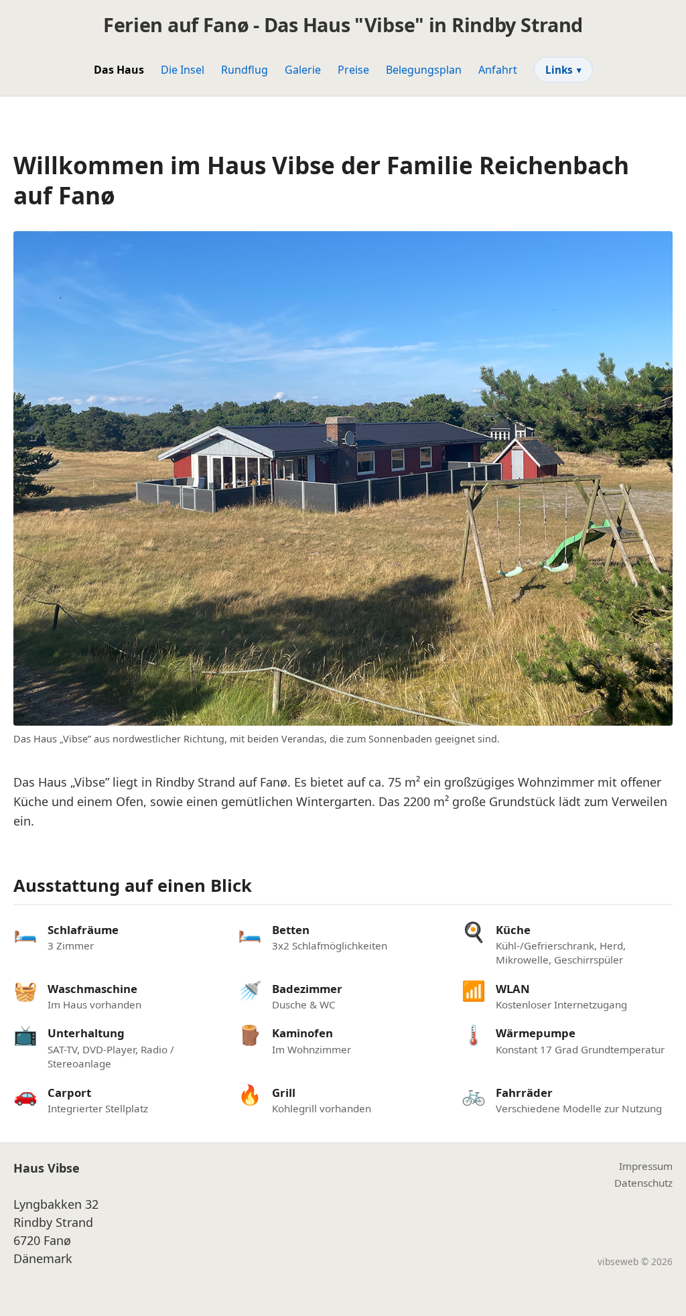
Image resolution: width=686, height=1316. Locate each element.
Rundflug (244, 69)
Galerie (303, 69)
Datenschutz (643, 1182)
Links (563, 69)
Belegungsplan (424, 69)
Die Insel (182, 69)
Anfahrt (497, 69)
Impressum (646, 1166)
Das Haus (119, 69)
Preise (353, 69)
